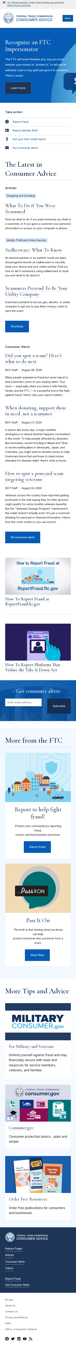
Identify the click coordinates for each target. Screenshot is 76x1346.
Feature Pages (13, 1248)
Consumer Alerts (15, 1261)
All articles (17, 326)
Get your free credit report (29, 139)
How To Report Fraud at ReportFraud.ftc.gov (27, 601)
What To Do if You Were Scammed (30, 208)
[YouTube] (25, 1339)
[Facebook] (7, 1339)
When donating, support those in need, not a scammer (35, 411)
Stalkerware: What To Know (33, 250)
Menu (68, 18)
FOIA (8, 1323)
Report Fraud (13, 1278)
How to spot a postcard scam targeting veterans (34, 476)
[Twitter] (13, 1339)
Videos (9, 1268)
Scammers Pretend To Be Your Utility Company (36, 291)
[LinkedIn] (19, 1339)
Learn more (18, 88)
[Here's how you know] (33, 4)
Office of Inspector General (21, 1329)
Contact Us (11, 1311)
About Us (10, 1305)
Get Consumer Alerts (17, 1284)
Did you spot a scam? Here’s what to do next (33, 358)
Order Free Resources (28, 1199)
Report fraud (20, 121)
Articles (9, 1255)
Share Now (37, 955)
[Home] (32, 22)
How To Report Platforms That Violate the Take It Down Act (32, 667)
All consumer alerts (23, 537)
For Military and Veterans (31, 1046)
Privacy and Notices (16, 1317)
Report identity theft (25, 130)
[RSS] (30, 1339)
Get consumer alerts (25, 148)
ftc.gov (9, 1299)
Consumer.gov (21, 1127)
